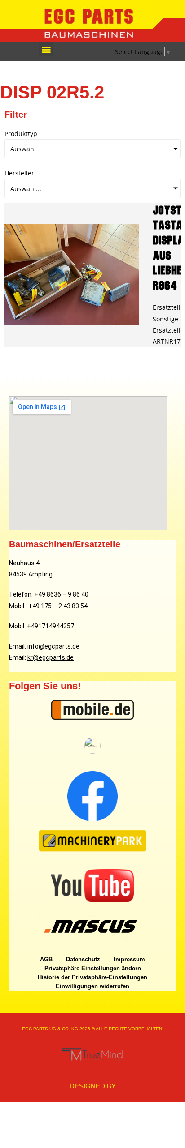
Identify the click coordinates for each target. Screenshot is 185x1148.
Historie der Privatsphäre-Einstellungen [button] (92, 977)
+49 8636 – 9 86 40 (61, 594)
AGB (46, 959)
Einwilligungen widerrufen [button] (92, 986)
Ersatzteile (168, 307)
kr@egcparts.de (50, 657)
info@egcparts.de (53, 646)
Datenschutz (83, 959)
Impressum (129, 959)
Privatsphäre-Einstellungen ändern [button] (92, 968)
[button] (46, 49)
